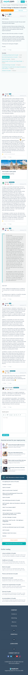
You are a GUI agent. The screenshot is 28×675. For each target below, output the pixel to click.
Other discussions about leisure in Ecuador (14, 543)
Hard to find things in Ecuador (8, 64)
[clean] (20, 415)
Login (19, 1)
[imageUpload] (11, 415)
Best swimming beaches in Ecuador (10, 57)
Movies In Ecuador (6, 59)
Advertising (14, 618)
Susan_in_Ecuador (9, 387)
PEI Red (6, 182)
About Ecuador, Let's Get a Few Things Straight (12, 61)
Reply (10, 49)
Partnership (14, 626)
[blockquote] (7, 415)
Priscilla (6, 14)
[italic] (5, 415)
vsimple (6, 228)
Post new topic (7, 10)
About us (14, 622)
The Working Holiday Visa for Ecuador (10, 55)
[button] (18, 415)
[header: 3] (16, 415)
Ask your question (14, 540)
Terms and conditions (14, 663)
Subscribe (20, 10)
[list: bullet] (14, 415)
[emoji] (13, 415)
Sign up (22, 1)
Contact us (14, 614)
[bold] (3, 415)
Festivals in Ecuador (6, 70)
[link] (9, 415)
